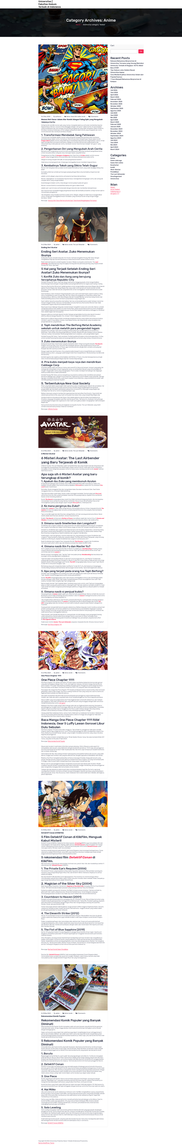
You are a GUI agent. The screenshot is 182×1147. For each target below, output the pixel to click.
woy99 (43, 157)
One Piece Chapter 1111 (55, 624)
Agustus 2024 (115, 138)
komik (83, 116)
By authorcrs (57, 116)
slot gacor (62, 703)
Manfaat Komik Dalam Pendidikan (58, 949)
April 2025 (114, 120)
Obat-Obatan (115, 169)
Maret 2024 (114, 149)
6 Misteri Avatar (53, 409)
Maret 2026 (114, 97)
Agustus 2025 (115, 111)
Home (78, 25)
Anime (68, 116)
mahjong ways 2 (115, 191)
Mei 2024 (113, 145)
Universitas (114, 179)
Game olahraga (116, 160)
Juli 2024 (113, 140)
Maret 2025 (114, 122)
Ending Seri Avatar (49, 247)
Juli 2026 (113, 90)
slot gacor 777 (114, 193)
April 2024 (114, 147)
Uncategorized (116, 176)
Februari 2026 (115, 99)
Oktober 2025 (115, 106)
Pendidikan (114, 172)
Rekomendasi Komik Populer (56, 741)
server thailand (115, 189)
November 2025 (116, 104)
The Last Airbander (79, 244)
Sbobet (112, 187)
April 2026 (114, 95)
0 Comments (94, 116)
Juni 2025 (114, 115)
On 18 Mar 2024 (46, 830)
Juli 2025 (113, 113)
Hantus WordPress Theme (46, 1143)
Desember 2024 (116, 129)
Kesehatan (114, 165)
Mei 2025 (113, 117)
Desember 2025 (116, 102)
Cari (112, 45)
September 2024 (116, 136)
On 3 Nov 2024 (45, 116)
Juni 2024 (114, 142)
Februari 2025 (115, 124)
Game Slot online (76, 116)
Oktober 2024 (115, 133)
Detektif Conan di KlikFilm (52, 833)
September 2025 (116, 108)
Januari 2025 (115, 127)
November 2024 (116, 131)
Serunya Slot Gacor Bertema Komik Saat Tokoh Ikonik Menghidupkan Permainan (72, 200)
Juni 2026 (114, 92)
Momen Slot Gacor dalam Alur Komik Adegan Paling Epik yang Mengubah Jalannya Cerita (72, 120)
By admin (57, 244)
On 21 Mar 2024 (46, 244)
